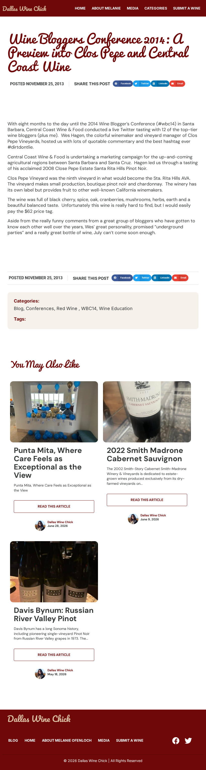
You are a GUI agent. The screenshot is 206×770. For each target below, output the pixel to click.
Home (80, 8)
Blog (18, 308)
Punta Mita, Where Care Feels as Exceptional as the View (48, 462)
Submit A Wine (186, 8)
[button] (123, 83)
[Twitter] (188, 740)
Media (132, 8)
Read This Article (54, 506)
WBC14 (88, 308)
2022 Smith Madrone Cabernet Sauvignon (145, 454)
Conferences (40, 308)
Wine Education (116, 308)
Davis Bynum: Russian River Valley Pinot (54, 614)
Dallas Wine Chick (60, 522)
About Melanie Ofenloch (66, 740)
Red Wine (68, 308)
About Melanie (106, 8)
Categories (155, 8)
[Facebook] (175, 740)
